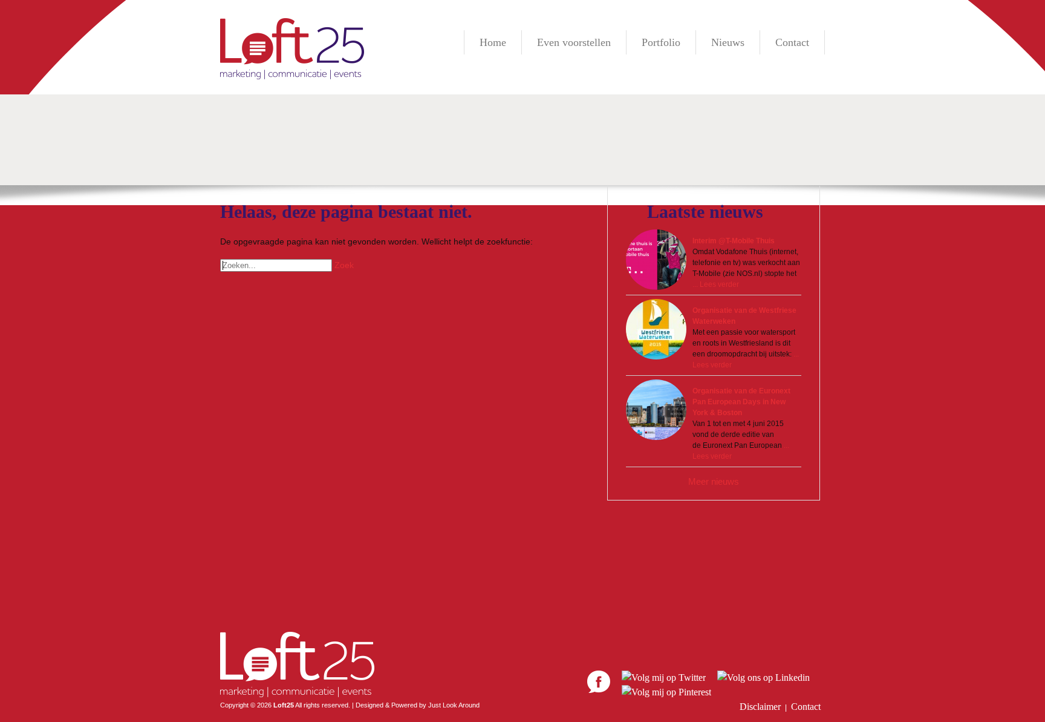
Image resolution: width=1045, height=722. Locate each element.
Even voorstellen (574, 42)
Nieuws (727, 42)
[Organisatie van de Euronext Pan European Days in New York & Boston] (656, 409)
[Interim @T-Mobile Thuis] (656, 259)
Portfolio (661, 42)
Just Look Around (454, 705)
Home (493, 42)
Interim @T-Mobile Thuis (733, 241)
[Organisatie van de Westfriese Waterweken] (656, 329)
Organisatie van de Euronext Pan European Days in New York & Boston (741, 402)
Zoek (344, 265)
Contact (792, 42)
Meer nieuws (713, 481)
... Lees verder (715, 284)
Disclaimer (760, 706)
